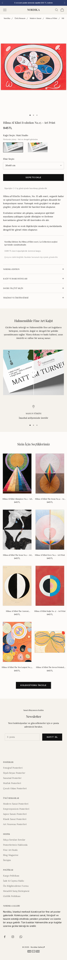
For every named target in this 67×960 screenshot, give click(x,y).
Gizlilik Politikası (11, 896)
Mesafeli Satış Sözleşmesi (16, 891)
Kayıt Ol (52, 737)
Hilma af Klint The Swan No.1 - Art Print (17, 555)
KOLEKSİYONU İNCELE (33, 685)
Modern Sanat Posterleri (15, 803)
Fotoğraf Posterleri (13, 767)
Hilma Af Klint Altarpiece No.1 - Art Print (17, 499)
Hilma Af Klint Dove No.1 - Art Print (50, 555)
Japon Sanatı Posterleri (15, 814)
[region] (33, 412)
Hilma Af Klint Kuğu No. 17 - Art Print (49, 611)
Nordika (7, 18)
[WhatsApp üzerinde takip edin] (20, 936)
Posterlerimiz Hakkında (15, 844)
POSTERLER (8, 762)
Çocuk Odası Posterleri (15, 788)
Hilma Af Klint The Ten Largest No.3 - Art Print (17, 667)
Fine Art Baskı (10, 850)
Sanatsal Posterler (12, 778)
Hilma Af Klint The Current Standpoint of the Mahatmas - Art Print (17, 611)
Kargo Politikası (11, 875)
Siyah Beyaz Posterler (14, 773)
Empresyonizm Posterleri (16, 808)
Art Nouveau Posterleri (15, 824)
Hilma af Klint (51, 18)
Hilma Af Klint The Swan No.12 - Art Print (50, 499)
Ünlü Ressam (20, 18)
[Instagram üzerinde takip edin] (12, 936)
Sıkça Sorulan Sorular (14, 839)
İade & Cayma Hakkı (13, 880)
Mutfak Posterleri (12, 783)
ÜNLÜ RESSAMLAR (11, 798)
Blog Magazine (10, 855)
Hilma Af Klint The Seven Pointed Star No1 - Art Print (50, 667)
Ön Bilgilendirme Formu (16, 886)
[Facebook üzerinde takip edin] (4, 936)
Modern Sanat (35, 18)
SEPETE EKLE (33, 177)
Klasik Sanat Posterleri (14, 819)
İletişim (7, 860)
